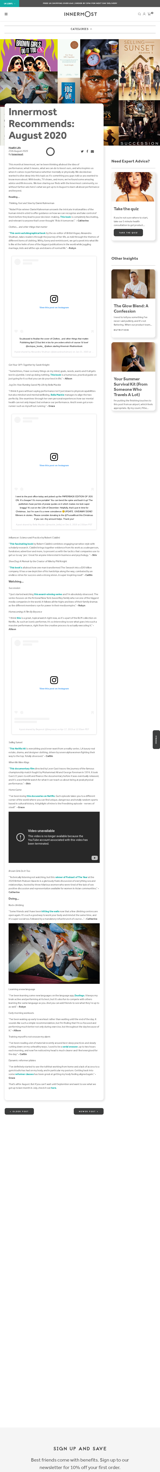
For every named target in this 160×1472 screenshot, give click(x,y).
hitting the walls (50, 911)
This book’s (16, 567)
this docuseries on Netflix (41, 796)
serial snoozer (70, 1046)
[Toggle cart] (149, 14)
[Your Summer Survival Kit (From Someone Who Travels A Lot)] (133, 357)
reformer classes (24, 1074)
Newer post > (88, 1111)
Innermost (17, 154)
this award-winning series (48, 594)
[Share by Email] (92, 151)
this (19, 617)
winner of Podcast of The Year (71, 877)
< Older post (19, 1111)
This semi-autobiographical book (28, 233)
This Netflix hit (18, 748)
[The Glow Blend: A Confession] (133, 284)
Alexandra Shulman (40, 352)
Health (12, 147)
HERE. (97, 3)
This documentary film (22, 768)
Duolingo (79, 995)
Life (19, 147)
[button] (6, 14)
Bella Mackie (57, 394)
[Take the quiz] (133, 186)
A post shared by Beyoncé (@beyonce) (38, 729)
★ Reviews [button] (156, 739)
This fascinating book (21, 543)
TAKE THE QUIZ (128, 232)
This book (65, 216)
